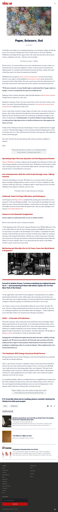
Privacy (12, 509)
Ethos (5, 406)
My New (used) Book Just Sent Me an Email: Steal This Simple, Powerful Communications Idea (33, 419)
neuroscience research (34, 79)
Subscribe (15, 504)
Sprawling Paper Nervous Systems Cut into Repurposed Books (28, 158)
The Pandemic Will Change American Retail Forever (23, 353)
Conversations (5, 470)
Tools (3, 492)
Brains (3, 468)
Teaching (4, 490)
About (31, 468)
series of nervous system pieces (28, 77)
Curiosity (4, 472)
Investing (32, 473)
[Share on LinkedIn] (48, 406)
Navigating (4, 481)
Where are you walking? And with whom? (23, 438)
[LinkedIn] (55, 509)
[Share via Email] (51, 406)
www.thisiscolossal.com (15, 209)
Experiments (4, 479)
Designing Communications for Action (25, 449)
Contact (16, 509)
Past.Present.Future (6, 486)
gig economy (8, 333)
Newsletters (14, 406)
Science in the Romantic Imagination (17, 214)
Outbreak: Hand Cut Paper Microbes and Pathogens (23, 196)
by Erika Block (29, 45)
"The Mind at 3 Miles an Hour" (22, 436)
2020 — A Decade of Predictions (15, 318)
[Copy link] (54, 406)
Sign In (31, 476)
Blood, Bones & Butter (48, 95)
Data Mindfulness (5, 474)
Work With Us (33, 470)
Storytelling (4, 488)
